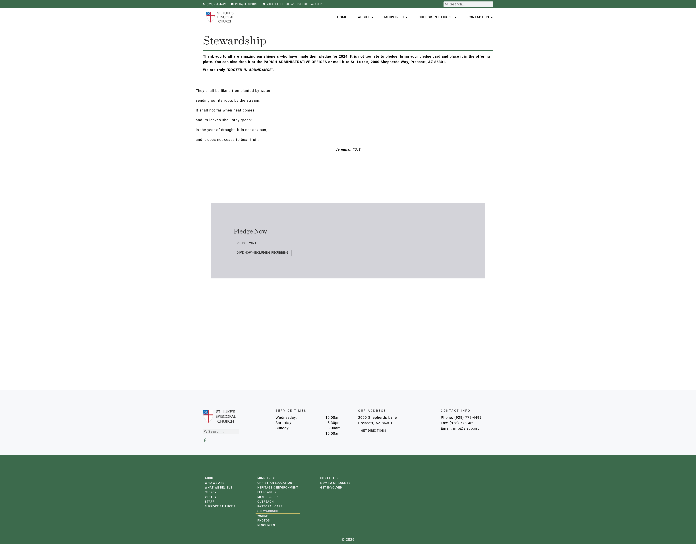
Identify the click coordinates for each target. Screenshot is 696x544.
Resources (266, 525)
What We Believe (218, 487)
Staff (209, 501)
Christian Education (274, 483)
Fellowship (267, 492)
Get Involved (331, 487)
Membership (267, 497)
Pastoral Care (269, 506)
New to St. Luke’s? (335, 483)
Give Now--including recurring (263, 252)
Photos (263, 520)
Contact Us (478, 17)
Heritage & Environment (277, 487)
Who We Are (214, 483)
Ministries (394, 17)
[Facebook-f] (204, 440)
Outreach (265, 501)
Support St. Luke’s (436, 17)
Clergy (211, 492)
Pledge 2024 (246, 243)
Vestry (211, 497)
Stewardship (268, 511)
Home (342, 17)
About (363, 17)
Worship (264, 516)
